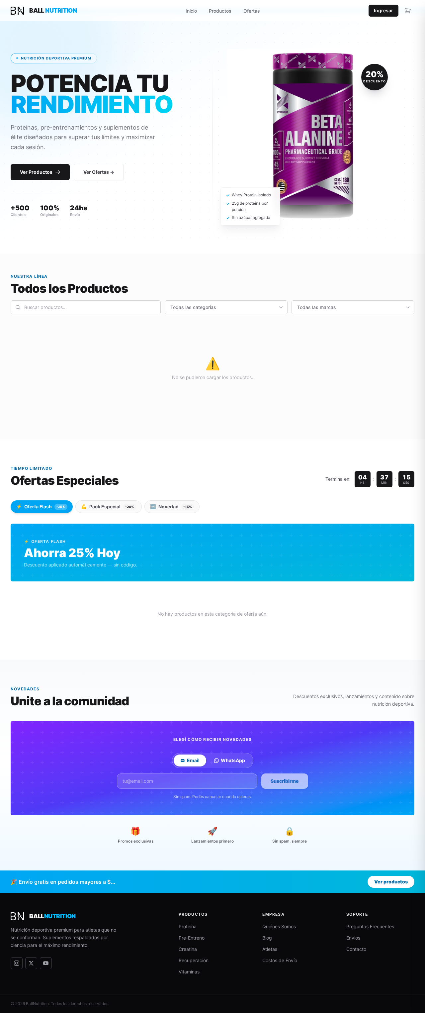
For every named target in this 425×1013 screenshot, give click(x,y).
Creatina (188, 949)
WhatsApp (233, 760)
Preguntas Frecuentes (370, 926)
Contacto (356, 949)
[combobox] (86, 307)
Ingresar (383, 10)
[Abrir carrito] (407, 10)
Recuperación (194, 960)
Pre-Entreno (192, 938)
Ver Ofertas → (98, 172)
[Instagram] (17, 963)
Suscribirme (285, 781)
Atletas (269, 949)
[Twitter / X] (31, 963)
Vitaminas (189, 971)
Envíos (353, 938)
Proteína (188, 926)
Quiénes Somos (279, 926)
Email (193, 760)
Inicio (191, 11)
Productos (220, 11)
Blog (267, 938)
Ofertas (251, 11)
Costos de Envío (279, 960)
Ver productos (391, 881)
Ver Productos (36, 172)
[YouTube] (46, 963)
